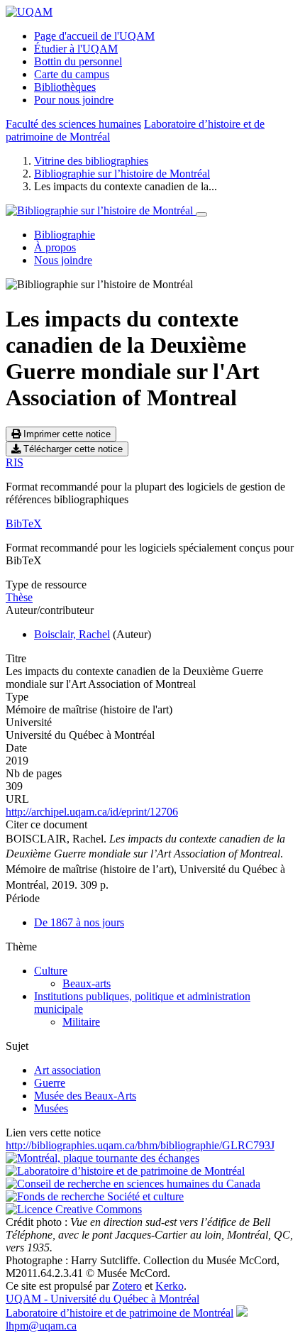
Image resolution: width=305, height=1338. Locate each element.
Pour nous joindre (73, 100)
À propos (55, 247)
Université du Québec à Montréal (102, 1299)
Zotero (127, 1286)
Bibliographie (64, 235)
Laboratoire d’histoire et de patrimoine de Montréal (119, 1313)
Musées (51, 1108)
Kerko (169, 1286)
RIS (14, 462)
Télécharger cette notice (72, 449)
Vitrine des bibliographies (91, 161)
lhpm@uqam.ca (41, 1326)
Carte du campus (71, 74)
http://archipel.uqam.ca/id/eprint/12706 (92, 812)
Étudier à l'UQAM (76, 49)
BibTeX (24, 523)
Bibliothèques (65, 87)
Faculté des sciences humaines (73, 124)
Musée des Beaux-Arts (85, 1096)
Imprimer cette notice (66, 434)
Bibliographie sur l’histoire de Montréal (122, 174)
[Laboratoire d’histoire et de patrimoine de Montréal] (125, 1171)
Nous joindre (63, 260)
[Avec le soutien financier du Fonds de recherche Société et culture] (95, 1196)
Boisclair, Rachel (72, 634)
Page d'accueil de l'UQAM (94, 36)
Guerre (49, 1083)
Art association (67, 1070)
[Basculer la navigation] (201, 214)
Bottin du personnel (78, 61)
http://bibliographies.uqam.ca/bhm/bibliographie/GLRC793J (140, 1145)
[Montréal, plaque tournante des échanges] (102, 1158)
